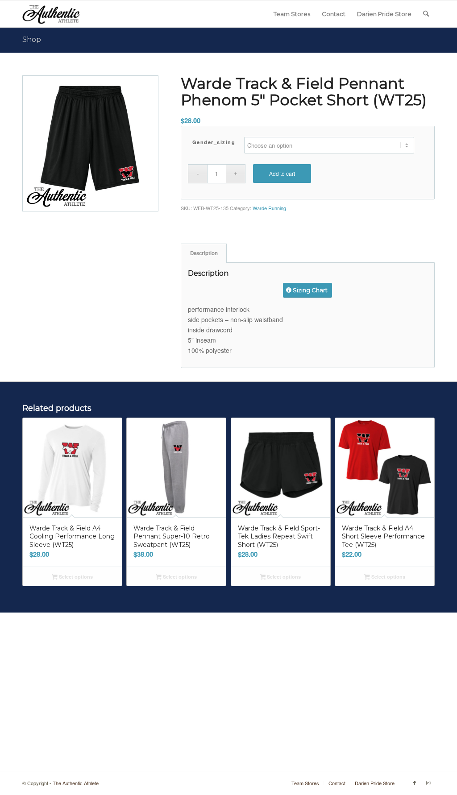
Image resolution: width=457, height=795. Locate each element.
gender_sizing (214, 142)
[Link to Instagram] (428, 782)
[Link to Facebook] (414, 782)
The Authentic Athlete (76, 783)
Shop (31, 39)
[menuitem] (292, 13)
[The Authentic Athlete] (51, 13)
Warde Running (269, 207)
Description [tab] (204, 253)
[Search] (426, 13)
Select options (75, 576)
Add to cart (282, 173)
